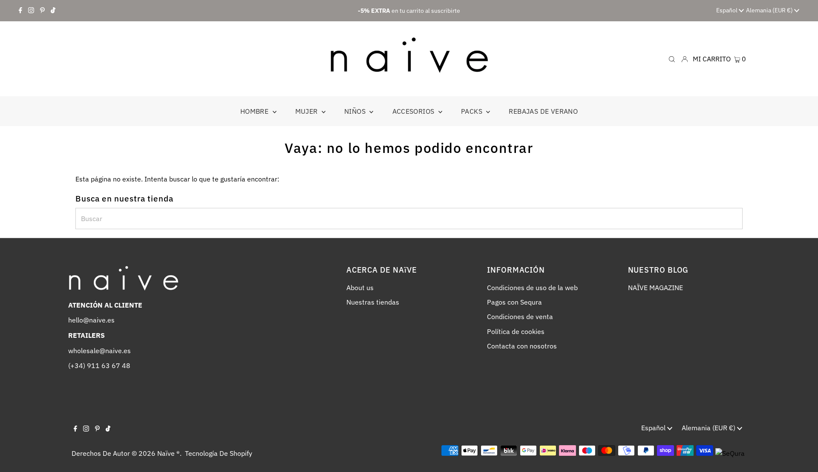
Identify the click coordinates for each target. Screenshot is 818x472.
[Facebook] (20, 10)
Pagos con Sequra (514, 302)
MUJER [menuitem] (307, 111)
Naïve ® (168, 453)
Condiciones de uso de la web (532, 287)
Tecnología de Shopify (218, 453)
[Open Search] (671, 59)
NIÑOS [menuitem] (355, 111)
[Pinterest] (42, 10)
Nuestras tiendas (372, 302)
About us (360, 287)
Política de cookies (515, 331)
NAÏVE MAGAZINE (655, 287)
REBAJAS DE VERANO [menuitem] (543, 111)
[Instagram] (31, 10)
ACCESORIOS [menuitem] (414, 111)
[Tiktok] (53, 10)
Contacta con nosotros (522, 346)
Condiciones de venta (520, 316)
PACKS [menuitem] (472, 111)
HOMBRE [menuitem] (255, 111)
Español (727, 10)
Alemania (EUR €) (770, 10)
